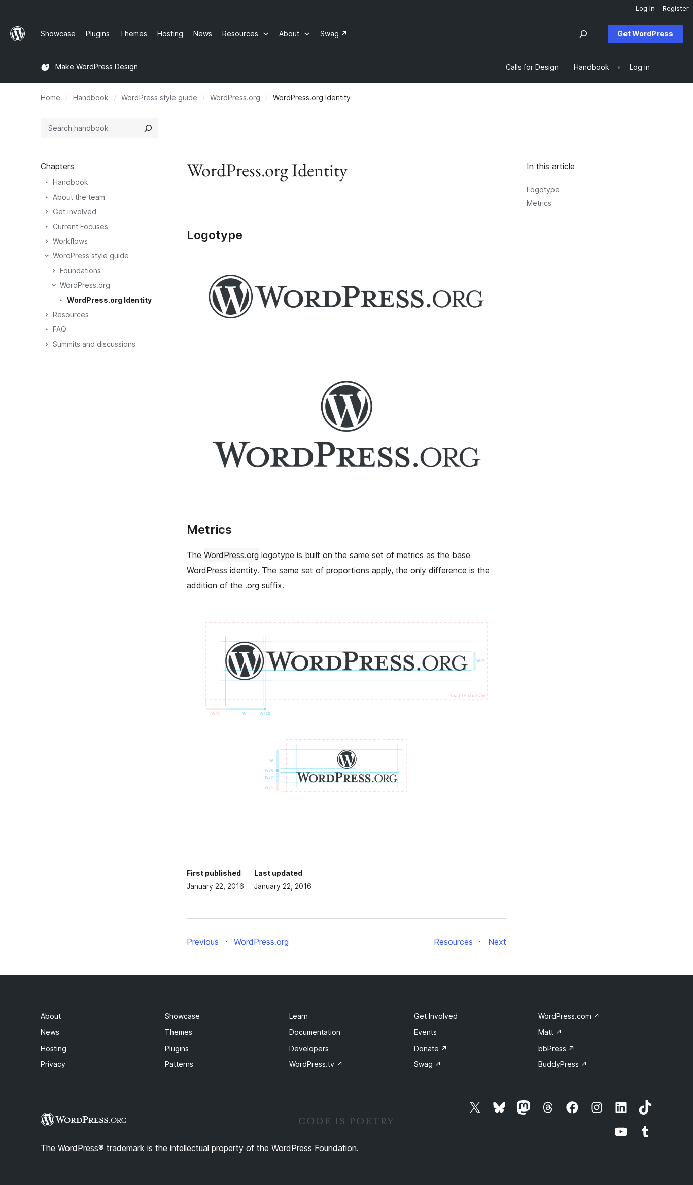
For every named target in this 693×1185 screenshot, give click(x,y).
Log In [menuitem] (645, 8)
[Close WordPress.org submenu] (54, 285)
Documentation (314, 1032)
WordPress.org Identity (109, 299)
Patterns (179, 1064)
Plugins (177, 1048)
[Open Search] (583, 34)
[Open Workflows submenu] (47, 241)
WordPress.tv (316, 1064)
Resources (71, 314)
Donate (430, 1048)
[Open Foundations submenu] (54, 271)
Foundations (80, 270)
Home (50, 97)
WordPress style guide (159, 97)
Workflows (70, 241)
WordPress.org (235, 97)
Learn (298, 1016)
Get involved (74, 211)
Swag (427, 1064)
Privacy (53, 1064)
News (50, 1032)
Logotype (543, 189)
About (51, 1016)
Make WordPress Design (96, 66)
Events (425, 1032)
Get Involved (436, 1016)
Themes (178, 1032)
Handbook (91, 97)
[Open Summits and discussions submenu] (47, 344)
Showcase (182, 1016)
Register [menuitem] (676, 8)
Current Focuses (80, 226)
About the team (79, 197)
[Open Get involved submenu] (47, 212)
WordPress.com (569, 1016)
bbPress (556, 1048)
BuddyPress (562, 1064)
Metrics (539, 203)
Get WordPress (645, 33)
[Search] (148, 128)
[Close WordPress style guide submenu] (47, 256)
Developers (309, 1048)
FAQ (59, 329)
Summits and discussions (94, 344)
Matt (550, 1032)
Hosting (53, 1048)
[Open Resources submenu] (47, 315)
